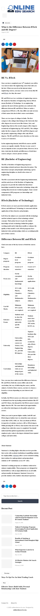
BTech (6, 93)
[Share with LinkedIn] (10, 44)
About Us (14, 603)
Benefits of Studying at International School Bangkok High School (26, 540)
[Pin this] (14, 44)
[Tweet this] (7, 44)
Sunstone (16, 455)
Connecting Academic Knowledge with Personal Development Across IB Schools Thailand (26, 517)
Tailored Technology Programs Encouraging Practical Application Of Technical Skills (26, 529)
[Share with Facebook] (3, 44)
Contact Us (4, 603)
